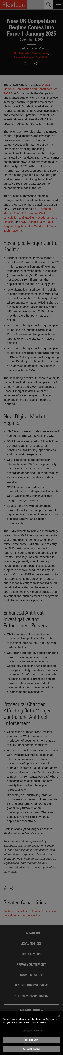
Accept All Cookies (31, 1049)
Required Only (31, 1039)
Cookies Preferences (32, 1030)
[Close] (59, 1016)
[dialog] (31, 1033)
